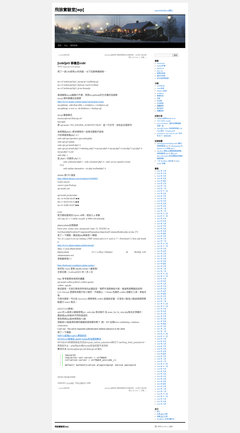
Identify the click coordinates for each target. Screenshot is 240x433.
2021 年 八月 (161, 314)
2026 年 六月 (161, 176)
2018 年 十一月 (162, 396)
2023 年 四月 (161, 264)
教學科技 (160, 96)
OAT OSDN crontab (164, 121)
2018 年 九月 (161, 401)
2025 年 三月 (161, 206)
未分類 (159, 101)
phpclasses (160, 68)
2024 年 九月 (161, 221)
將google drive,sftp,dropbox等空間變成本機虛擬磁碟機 (169, 156)
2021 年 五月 (161, 321)
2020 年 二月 (161, 359)
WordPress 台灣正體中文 (166, 419)
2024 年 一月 (161, 241)
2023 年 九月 (161, 251)
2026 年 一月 (161, 188)
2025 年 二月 (161, 208)
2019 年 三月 (161, 386)
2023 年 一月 (161, 271)
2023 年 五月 (161, 261)
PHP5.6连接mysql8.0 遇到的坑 (72, 335)
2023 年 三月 (161, 266)
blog (66, 45)
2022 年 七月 (161, 286)
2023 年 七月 (161, 256)
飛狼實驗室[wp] (69, 9)
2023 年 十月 (161, 248)
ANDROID (161, 86)
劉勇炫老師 (161, 73)
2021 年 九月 (161, 311)
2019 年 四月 (161, 384)
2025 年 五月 (161, 203)
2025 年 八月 (161, 196)
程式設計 (160, 108)
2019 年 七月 (161, 376)
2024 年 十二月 (162, 213)
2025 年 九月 (161, 193)
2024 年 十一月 (162, 216)
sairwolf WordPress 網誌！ (164, 10)
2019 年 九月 (161, 371)
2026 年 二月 (161, 186)
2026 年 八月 (161, 171)
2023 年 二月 (161, 269)
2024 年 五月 (161, 231)
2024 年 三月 (161, 236)
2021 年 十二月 (162, 304)
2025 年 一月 (161, 211)
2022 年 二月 (161, 299)
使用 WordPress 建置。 (166, 426)
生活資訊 (160, 103)
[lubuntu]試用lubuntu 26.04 (166, 118)
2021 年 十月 (161, 309)
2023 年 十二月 (162, 243)
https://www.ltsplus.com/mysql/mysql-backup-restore (81, 101)
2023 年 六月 (161, 258)
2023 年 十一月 (162, 246)
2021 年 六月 (161, 319)
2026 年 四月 (161, 181)
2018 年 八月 (161, 404)
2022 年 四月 (161, 294)
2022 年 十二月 (162, 274)
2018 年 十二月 (162, 394)
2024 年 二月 (161, 238)
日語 (158, 98)
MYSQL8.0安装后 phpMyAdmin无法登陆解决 (79, 338)
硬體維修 (160, 106)
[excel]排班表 (63, 55)
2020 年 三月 (161, 356)
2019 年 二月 (161, 389)
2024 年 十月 (161, 218)
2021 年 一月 (161, 331)
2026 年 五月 (161, 178)
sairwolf (77, 66)
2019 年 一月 (161, 391)
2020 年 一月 (161, 361)
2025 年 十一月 (162, 191)
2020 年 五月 (161, 351)
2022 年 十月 (161, 279)
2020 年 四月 (161, 354)
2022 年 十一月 (162, 276)
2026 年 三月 (161, 183)
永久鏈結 (80, 383)
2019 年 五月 (161, 381)
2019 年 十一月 (162, 366)
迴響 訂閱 (162, 416)
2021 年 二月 (161, 329)
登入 (158, 411)
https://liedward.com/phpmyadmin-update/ (76, 265)
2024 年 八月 (161, 223)
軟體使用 (160, 111)
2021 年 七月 (161, 316)
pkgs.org (160, 71)
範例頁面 (74, 45)
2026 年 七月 (161, 173)
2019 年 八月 (161, 374)
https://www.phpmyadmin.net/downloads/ (76, 245)
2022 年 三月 (161, 296)
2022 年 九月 (161, 281)
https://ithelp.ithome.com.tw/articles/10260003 (78, 178)
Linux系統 (70, 383)
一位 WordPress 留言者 (165, 161)
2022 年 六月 (161, 289)
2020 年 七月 (161, 346)
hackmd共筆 (161, 66)
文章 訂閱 (162, 414)
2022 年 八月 (161, 284)
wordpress (160, 93)
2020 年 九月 (161, 341)
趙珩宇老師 (161, 76)
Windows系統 (162, 91)
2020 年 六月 (161, 349)
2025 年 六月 (161, 201)
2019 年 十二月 (162, 364)
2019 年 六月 (161, 379)
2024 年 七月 (161, 226)
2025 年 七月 (161, 198)
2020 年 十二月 (162, 334)
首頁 (59, 45)
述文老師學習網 (163, 78)
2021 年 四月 (161, 324)
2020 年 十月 (161, 339)
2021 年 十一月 (162, 306)
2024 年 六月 (161, 228)
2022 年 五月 (161, 291)
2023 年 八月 (161, 253)
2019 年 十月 (161, 369)
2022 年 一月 (161, 301)
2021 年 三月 (161, 326)
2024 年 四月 (161, 233)
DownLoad (160, 63)
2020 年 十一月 (162, 336)
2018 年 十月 (161, 399)
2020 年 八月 (161, 344)
